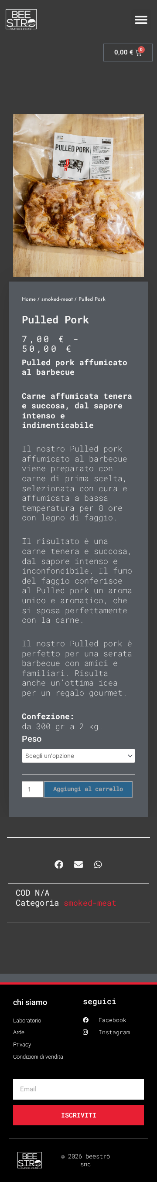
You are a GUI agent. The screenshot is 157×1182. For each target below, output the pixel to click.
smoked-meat (57, 299)
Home (29, 299)
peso (31, 739)
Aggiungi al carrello (88, 789)
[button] (141, 20)
